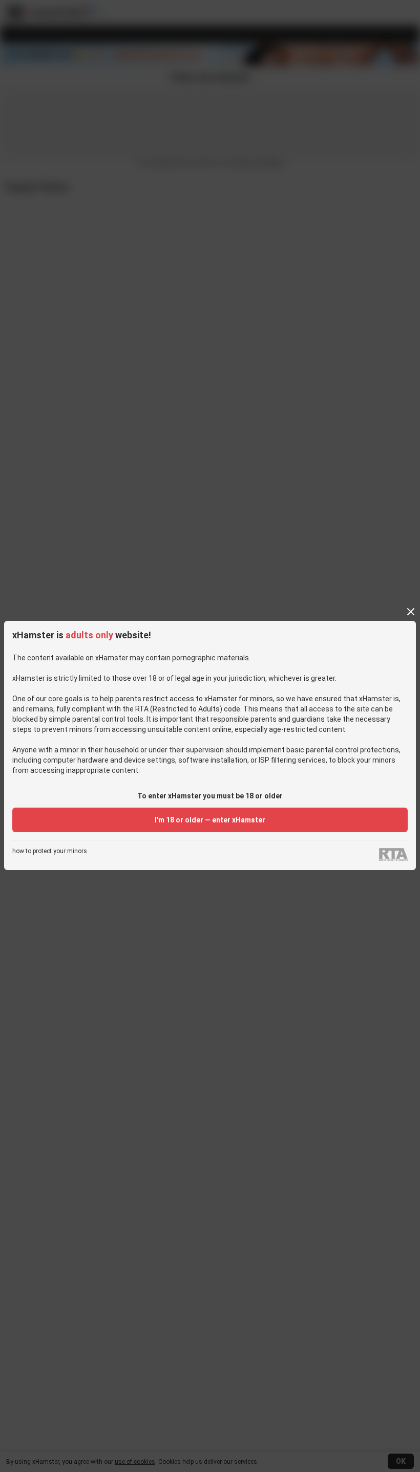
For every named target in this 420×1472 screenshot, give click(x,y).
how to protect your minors (49, 851)
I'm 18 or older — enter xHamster (210, 820)
